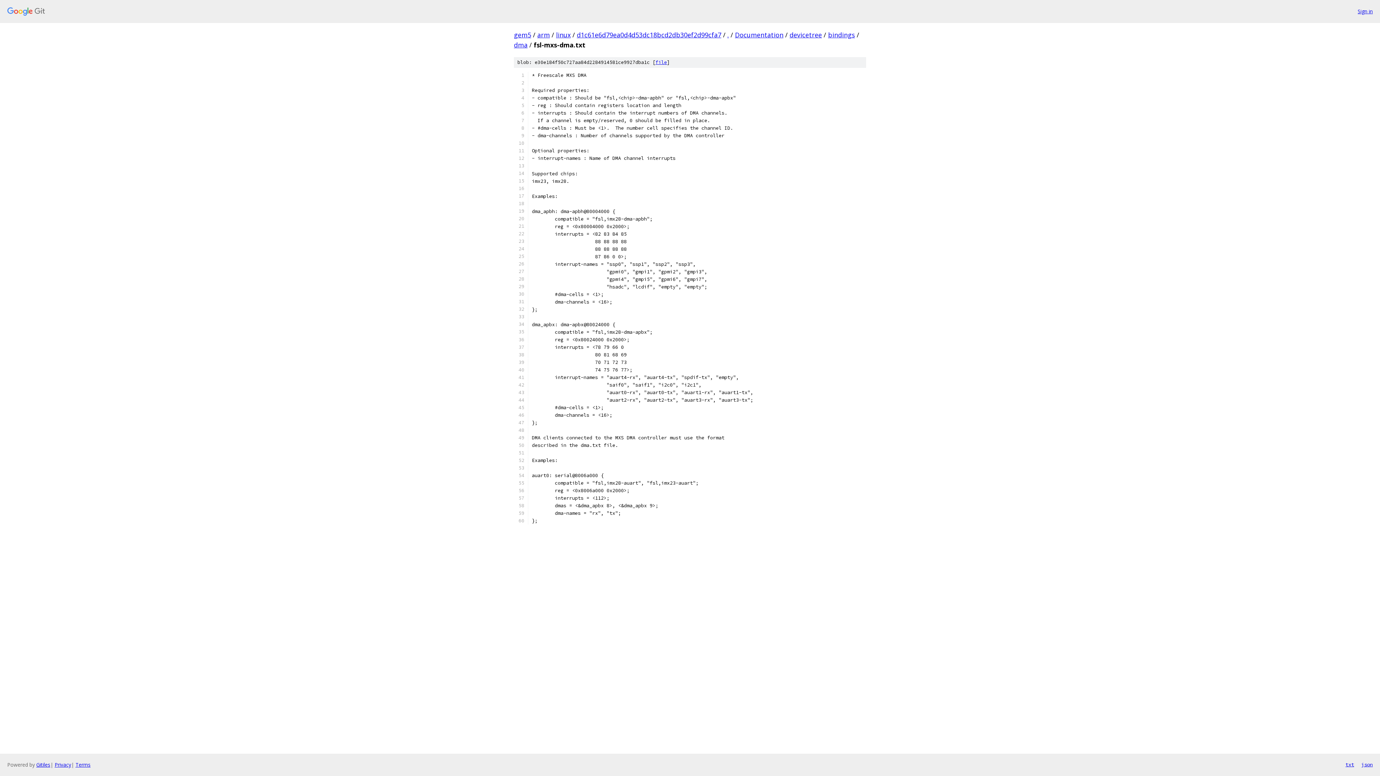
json (1367, 764)
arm (543, 35)
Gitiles (43, 764)
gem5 (522, 35)
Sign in (1365, 11)
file (661, 62)
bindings (841, 35)
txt (1350, 764)
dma (521, 45)
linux (563, 35)
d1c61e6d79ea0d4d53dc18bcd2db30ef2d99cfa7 (649, 35)
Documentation (759, 35)
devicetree (806, 35)
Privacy (63, 764)
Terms (83, 764)
